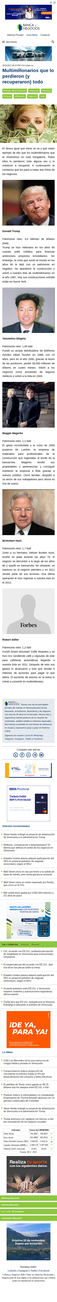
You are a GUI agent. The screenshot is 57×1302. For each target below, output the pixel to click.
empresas (34, 90)
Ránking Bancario (10, 1198)
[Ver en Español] (54, 2)
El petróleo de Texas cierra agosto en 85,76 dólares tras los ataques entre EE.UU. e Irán (26, 1086)
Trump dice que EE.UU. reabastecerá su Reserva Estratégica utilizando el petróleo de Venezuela (29, 1003)
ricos (42, 96)
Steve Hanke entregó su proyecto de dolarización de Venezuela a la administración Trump (29, 835)
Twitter (28, 739)
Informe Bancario (10, 1204)
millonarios (20, 96)
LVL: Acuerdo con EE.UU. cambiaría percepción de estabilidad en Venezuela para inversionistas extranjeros (28, 954)
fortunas (7, 96)
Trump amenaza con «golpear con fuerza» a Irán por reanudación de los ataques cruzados (29, 1120)
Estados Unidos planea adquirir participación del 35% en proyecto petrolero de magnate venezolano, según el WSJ (29, 861)
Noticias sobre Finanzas (15, 90)
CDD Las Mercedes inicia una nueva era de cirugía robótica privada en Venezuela (26, 1062)
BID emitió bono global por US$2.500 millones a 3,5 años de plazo (28, 894)
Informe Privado (15, 35)
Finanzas (46, 90)
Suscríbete (32, 35)
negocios (32, 96)
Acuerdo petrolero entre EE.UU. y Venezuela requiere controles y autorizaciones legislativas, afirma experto (28, 991)
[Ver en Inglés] (51, 2)
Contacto (45, 35)
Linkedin (12, 1270)
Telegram (9, 739)
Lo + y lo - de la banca (12, 1211)
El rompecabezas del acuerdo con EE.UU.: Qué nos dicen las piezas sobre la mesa (28, 966)
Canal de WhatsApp (34, 735)
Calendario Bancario (11, 1218)
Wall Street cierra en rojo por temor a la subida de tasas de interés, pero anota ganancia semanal (29, 873)
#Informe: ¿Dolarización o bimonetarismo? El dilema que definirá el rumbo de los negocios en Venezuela (28, 848)
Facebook (38, 739)
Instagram (19, 739)
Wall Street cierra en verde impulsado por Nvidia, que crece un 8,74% (29, 883)
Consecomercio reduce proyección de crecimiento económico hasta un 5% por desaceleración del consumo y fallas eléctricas (28, 1074)
